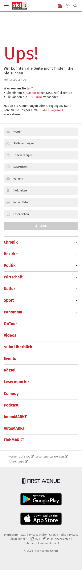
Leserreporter (16, 381)
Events (10, 358)
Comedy (11, 393)
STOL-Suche (35, 97)
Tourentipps (16, 461)
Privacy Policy (38, 535)
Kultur (9, 288)
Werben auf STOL (19, 456)
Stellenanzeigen (23, 143)
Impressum (11, 535)
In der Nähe (20, 202)
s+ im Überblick (18, 346)
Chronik (11, 242)
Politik (10, 265)
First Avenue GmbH (46, 550)
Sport (9, 300)
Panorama (13, 312)
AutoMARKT (14, 428)
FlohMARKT (14, 440)
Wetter (17, 131)
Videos (10, 335)
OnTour (10, 323)
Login (43, 226)
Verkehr (18, 178)
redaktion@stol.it (51, 110)
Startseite (33, 93)
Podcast (11, 405)
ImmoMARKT (15, 416)
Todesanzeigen (23, 155)
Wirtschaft (13, 277)
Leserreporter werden (50, 456)
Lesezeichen (21, 214)
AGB (23, 535)
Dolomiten (20, 190)
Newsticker (20, 167)
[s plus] (60, 6)
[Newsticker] (67, 6)
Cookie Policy (57, 535)
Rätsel (9, 370)
